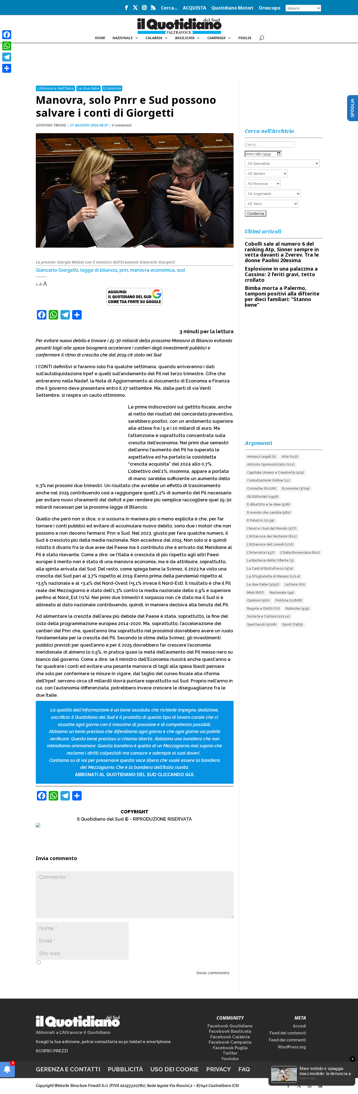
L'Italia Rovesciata (300, 553)
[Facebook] (6, 34)
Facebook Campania (230, 1042)
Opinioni (258, 600)
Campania (216, 38)
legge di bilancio (98, 270)
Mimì (255, 593)
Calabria (153, 38)
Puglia (244, 38)
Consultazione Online (268, 480)
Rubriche (297, 609)
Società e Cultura (268, 616)
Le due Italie (88, 88)
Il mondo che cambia (269, 513)
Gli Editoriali (263, 497)
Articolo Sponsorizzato (271, 464)
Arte (290, 457)
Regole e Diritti (263, 609)
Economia (112, 88)
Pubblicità (125, 1069)
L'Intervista (261, 553)
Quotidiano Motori (232, 8)
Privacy (218, 1069)
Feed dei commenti (287, 1040)
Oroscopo (269, 8)
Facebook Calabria (230, 1036)
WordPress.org (292, 1047)
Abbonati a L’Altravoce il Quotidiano (73, 1032)
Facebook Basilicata (230, 1031)
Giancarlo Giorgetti (57, 270)
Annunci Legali (261, 457)
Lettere (295, 584)
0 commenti (121, 125)
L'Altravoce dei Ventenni (272, 536)
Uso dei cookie (174, 1069)
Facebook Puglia (230, 1047)
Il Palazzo (260, 520)
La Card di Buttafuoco (270, 569)
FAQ (244, 1069)
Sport (292, 624)
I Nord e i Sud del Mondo (271, 528)
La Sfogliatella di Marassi (273, 576)
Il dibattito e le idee (268, 504)
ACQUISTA (194, 8)
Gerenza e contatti (68, 1069)
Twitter (230, 1053)
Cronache (261, 488)
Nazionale (282, 593)
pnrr (123, 270)
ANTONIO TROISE (51, 125)
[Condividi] (6, 68)
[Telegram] (6, 57)
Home (100, 38)
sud (181, 270)
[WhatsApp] (6, 45)
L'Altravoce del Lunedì (270, 544)
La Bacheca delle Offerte (270, 560)
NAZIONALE (122, 38)
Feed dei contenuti (288, 1033)
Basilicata (184, 38)
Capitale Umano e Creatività (275, 473)
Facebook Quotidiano (230, 1026)
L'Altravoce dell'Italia (55, 88)
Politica (288, 600)
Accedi (299, 1026)
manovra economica (152, 270)
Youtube (230, 1058)
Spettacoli (262, 624)
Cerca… (169, 8)
